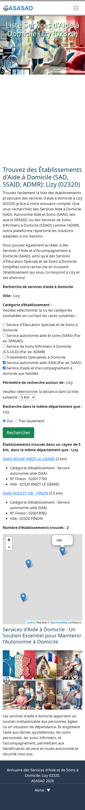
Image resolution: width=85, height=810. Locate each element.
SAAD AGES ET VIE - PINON (25, 493)
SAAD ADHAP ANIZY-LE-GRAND (29, 458)
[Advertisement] (42, 119)
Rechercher (18, 433)
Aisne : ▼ (42, 790)
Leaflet (30, 622)
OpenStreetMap (58, 622)
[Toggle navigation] (76, 8)
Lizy (11, 295)
